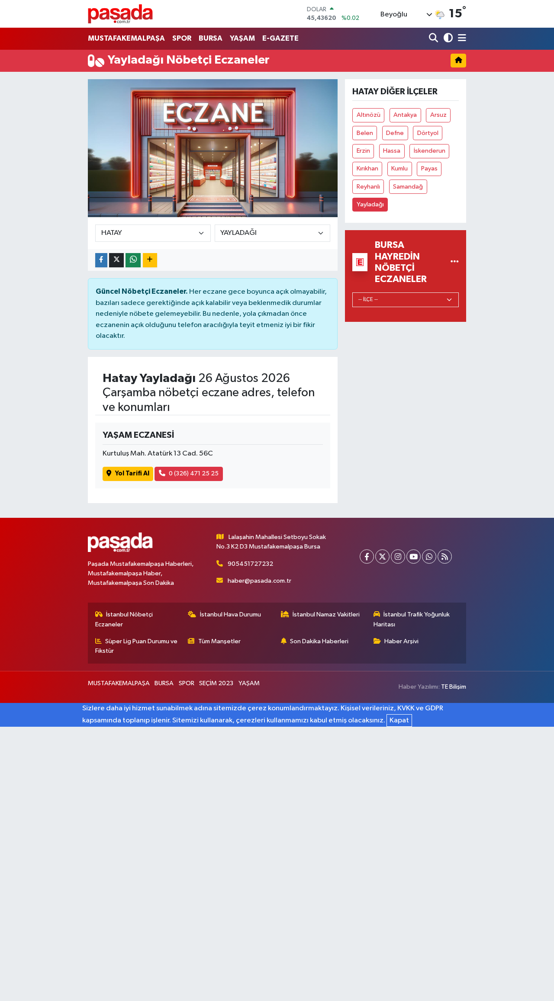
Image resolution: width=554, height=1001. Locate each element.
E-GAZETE (280, 38)
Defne (395, 133)
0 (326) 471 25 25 (194, 473)
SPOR (181, 38)
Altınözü (368, 115)
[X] (382, 556)
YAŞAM (242, 38)
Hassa (391, 151)
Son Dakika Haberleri (319, 641)
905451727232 (250, 564)
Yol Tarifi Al (132, 473)
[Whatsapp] (429, 556)
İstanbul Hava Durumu (230, 614)
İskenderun (429, 151)
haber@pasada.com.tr (259, 581)
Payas (429, 168)
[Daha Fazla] (150, 260)
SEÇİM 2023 (216, 683)
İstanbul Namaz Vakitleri (326, 614)
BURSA (210, 38)
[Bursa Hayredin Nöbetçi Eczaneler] (455, 262)
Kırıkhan (367, 168)
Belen (365, 133)
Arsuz (438, 115)
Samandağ (408, 186)
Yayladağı (370, 204)
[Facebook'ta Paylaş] (101, 260)
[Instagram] (398, 556)
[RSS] (445, 556)
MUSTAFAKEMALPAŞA (126, 38)
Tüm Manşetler (219, 641)
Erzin (363, 151)
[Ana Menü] (460, 38)
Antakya (405, 115)
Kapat (399, 720)
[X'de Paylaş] (116, 260)
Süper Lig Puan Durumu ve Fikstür (136, 646)
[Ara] (434, 38)
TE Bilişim (453, 686)
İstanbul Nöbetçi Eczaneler (124, 619)
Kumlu (399, 168)
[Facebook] (367, 556)
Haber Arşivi (401, 641)
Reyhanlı (368, 186)
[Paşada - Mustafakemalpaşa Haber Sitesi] (120, 14)
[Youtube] (413, 556)
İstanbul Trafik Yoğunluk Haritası (412, 619)
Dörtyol (427, 133)
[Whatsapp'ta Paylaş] (133, 260)
